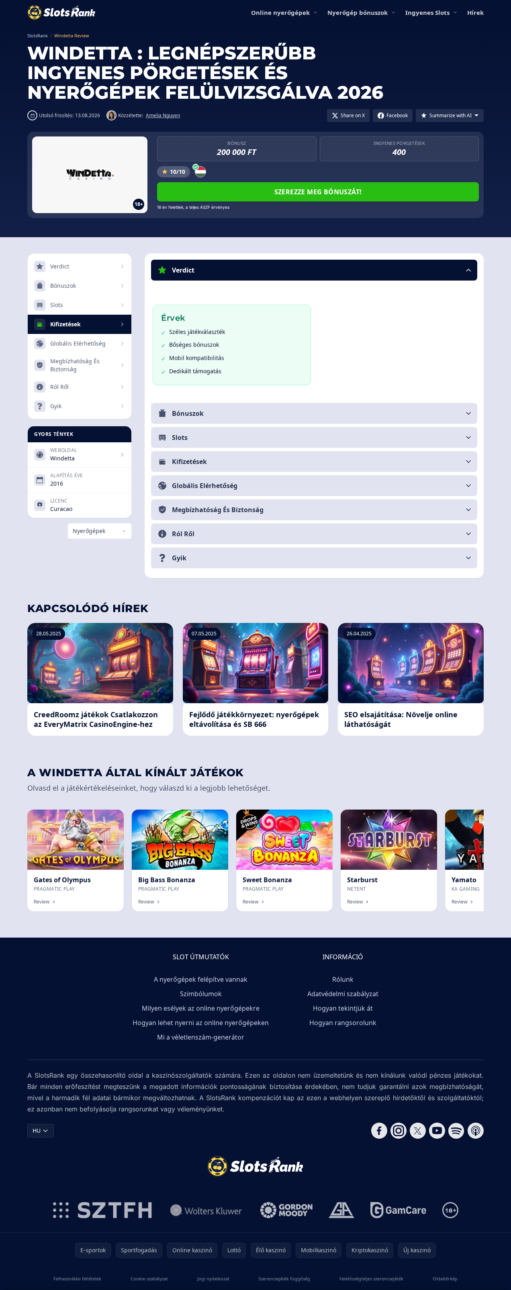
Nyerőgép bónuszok (357, 12)
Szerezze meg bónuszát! (318, 191)
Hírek (475, 12)
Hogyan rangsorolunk (342, 1022)
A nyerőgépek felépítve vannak (200, 979)
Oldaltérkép (445, 1279)
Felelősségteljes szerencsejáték (371, 1279)
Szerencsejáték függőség (284, 1279)
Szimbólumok (201, 993)
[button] (314, 270)
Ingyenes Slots (427, 12)
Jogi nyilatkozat (213, 1279)
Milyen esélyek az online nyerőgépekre (201, 1008)
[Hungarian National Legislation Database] (206, 1210)
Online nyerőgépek (280, 12)
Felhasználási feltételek (77, 1279)
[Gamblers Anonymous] (341, 1210)
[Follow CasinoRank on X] (418, 1131)
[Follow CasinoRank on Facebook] (379, 1131)
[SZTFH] (102, 1210)
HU (37, 1130)
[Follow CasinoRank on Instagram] (398, 1131)
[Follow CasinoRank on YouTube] (437, 1131)
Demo (109, 818)
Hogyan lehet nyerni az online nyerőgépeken (201, 1022)
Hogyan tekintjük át (343, 1008)
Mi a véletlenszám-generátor (200, 1037)
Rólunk (343, 979)
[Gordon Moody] (286, 1210)
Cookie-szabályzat (149, 1279)
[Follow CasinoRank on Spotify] (456, 1131)
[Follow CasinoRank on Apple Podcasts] (476, 1131)
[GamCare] (398, 1210)
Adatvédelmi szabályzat (342, 993)
